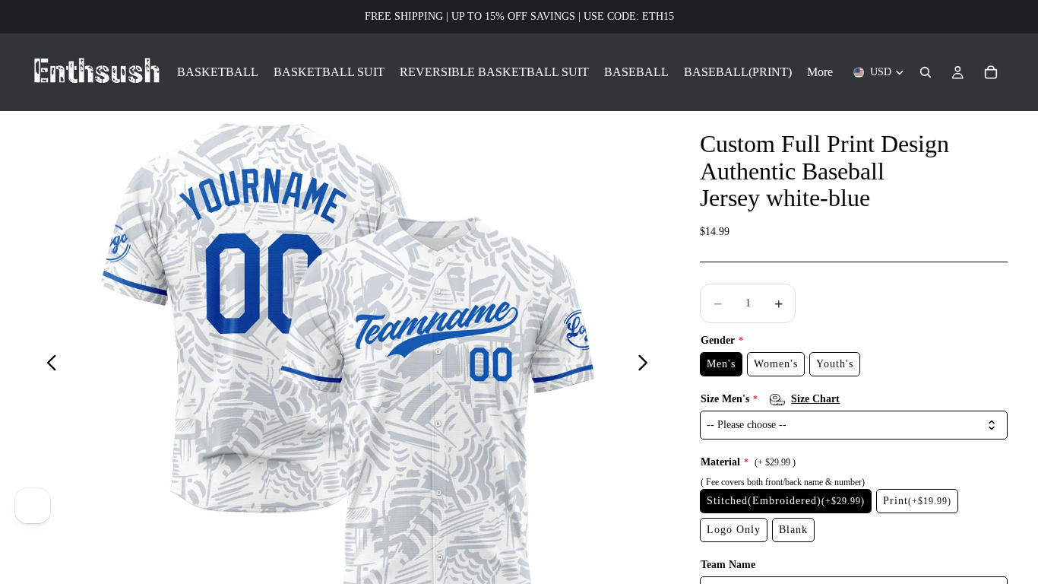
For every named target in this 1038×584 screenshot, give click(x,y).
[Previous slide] (47, 365)
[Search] (925, 72)
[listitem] (819, 72)
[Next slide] (647, 365)
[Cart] (991, 72)
